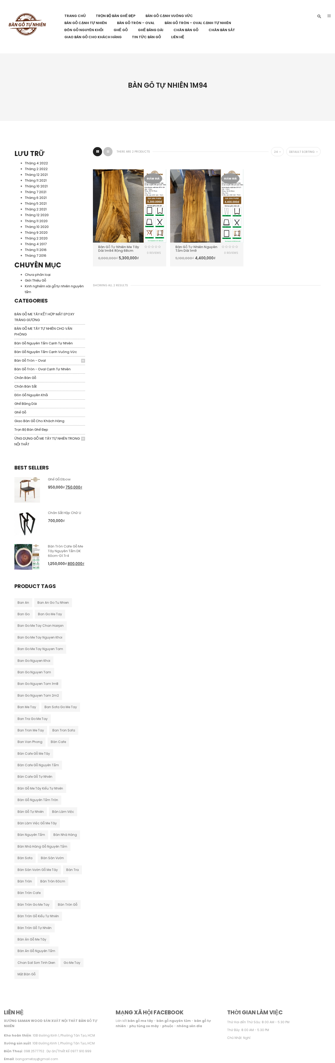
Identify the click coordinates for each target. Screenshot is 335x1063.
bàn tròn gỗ (67, 904)
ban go (24, 614)
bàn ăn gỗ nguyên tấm (36, 951)
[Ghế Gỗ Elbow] (27, 489)
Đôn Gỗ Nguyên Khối (31, 395)
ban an (23, 602)
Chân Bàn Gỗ (25, 377)
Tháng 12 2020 (37, 214)
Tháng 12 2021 (36, 174)
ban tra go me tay (33, 719)
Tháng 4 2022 (36, 163)
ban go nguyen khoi (34, 660)
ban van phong (30, 742)
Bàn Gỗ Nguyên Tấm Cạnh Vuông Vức (45, 351)
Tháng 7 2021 (35, 191)
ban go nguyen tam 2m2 (38, 695)
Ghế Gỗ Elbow (59, 479)
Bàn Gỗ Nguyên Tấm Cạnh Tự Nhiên (43, 343)
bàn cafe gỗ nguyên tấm (38, 765)
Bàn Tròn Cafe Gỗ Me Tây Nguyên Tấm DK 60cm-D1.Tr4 (65, 551)
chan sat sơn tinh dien (36, 962)
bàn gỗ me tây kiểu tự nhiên (40, 788)
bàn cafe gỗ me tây (34, 753)
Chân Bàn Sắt (25, 386)
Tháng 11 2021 (36, 180)
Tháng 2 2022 (36, 168)
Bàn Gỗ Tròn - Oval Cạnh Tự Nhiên (42, 369)
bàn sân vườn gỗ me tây (38, 870)
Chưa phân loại (38, 274)
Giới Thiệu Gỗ (35, 280)
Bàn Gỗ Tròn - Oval (30, 360)
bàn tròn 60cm (52, 881)
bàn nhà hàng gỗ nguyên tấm (42, 846)
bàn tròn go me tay (33, 904)
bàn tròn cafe (29, 893)
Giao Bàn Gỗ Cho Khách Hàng (39, 420)
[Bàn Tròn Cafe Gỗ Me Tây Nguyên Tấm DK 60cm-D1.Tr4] (27, 556)
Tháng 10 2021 (36, 186)
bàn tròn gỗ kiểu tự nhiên (38, 916)
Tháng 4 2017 (36, 244)
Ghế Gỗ (20, 412)
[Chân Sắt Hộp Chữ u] (27, 523)
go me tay (72, 962)
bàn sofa (25, 858)
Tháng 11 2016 (36, 249)
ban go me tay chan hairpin (41, 625)
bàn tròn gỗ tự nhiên (35, 928)
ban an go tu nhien (53, 602)
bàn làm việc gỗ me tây (37, 823)
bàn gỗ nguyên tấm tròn (38, 800)
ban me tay (27, 707)
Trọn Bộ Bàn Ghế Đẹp (31, 429)
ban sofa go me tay (60, 707)
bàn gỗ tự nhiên (31, 811)
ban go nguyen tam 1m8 (38, 683)
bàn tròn (25, 881)
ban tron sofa (63, 730)
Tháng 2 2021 (36, 209)
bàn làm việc (63, 811)
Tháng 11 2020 (36, 221)
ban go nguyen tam (34, 672)
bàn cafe (58, 742)
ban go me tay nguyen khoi (40, 637)
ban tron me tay (31, 730)
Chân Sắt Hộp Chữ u (64, 512)
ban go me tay (50, 614)
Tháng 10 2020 (37, 226)
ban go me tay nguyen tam (40, 649)
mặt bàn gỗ (27, 974)
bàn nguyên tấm (31, 834)
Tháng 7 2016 (35, 255)
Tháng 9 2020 (36, 232)
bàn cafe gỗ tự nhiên (35, 776)
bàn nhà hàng (65, 834)
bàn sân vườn (52, 858)
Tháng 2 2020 (36, 238)
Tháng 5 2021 (36, 203)
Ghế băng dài (25, 403)
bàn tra (72, 870)
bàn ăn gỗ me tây (32, 939)
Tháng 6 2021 (36, 197)
